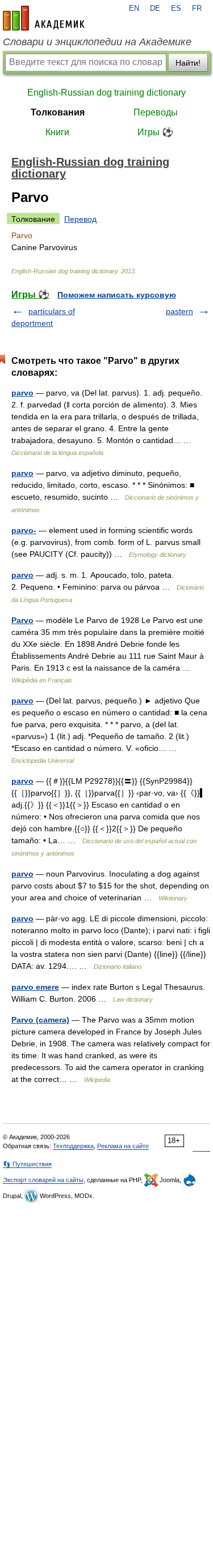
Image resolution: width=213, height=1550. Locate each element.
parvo (22, 392)
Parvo (22, 620)
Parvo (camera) (40, 1019)
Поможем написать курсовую (116, 294)
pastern (179, 311)
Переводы (155, 112)
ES (176, 8)
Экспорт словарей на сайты (43, 1180)
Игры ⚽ (155, 132)
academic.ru (44, 18)
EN (134, 8)
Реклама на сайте (123, 1146)
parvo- (23, 530)
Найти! (188, 62)
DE (155, 8)
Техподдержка (73, 1146)
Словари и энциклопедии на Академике (97, 42)
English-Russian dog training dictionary (106, 92)
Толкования (58, 112)
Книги (57, 132)
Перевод (80, 219)
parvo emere (35, 986)
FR (197, 8)
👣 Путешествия (27, 1164)
